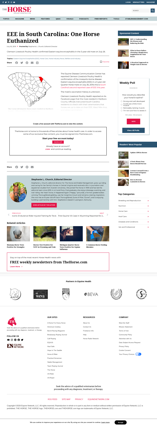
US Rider (50, 374)
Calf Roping (51, 338)
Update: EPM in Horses (138, 152)
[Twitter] (6, 2)
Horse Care (44, 58)
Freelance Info (88, 331)
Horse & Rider (52, 354)
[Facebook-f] (3, 2)
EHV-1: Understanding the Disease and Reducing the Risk (138, 41)
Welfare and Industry (72, 58)
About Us (86, 323)
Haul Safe (50, 346)
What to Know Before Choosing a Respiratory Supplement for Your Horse (139, 53)
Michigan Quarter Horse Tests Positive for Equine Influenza (70, 247)
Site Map (66, 399)
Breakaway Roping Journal (57, 335)
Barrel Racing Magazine (56, 331)
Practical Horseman (54, 358)
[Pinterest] (15, 340)
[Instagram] (11, 2)
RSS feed (52, 399)
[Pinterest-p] (8, 2)
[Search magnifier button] (153, 11)
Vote (133, 121)
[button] (16, 62)
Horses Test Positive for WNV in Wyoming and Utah (44, 246)
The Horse (51, 370)
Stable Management (54, 362)
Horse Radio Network (91, 338)
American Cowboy (54, 327)
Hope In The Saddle (54, 350)
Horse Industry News (56, 58)
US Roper (50, 378)
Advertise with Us (125, 338)
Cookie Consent (125, 350)
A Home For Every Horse (56, 323)
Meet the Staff (124, 323)
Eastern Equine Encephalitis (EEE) (26, 58)
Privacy (79, 399)
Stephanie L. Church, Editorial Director (51, 179)
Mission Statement (125, 327)
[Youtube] (8, 340)
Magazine (151, 2)
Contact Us (87, 327)
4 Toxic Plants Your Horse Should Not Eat (138, 162)
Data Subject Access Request (129, 342)
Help (84, 335)
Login (128, 2)
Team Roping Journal (55, 366)
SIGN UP (58, 142)
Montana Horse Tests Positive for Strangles (15, 246)
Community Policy (125, 335)
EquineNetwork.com (98, 399)
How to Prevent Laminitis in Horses (137, 181)
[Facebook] (19, 340)
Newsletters (138, 2)
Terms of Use (124, 331)
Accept (120, 422)
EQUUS (50, 342)
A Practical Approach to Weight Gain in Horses (139, 63)
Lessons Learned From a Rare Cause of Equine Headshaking (139, 173)
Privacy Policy (124, 346)
